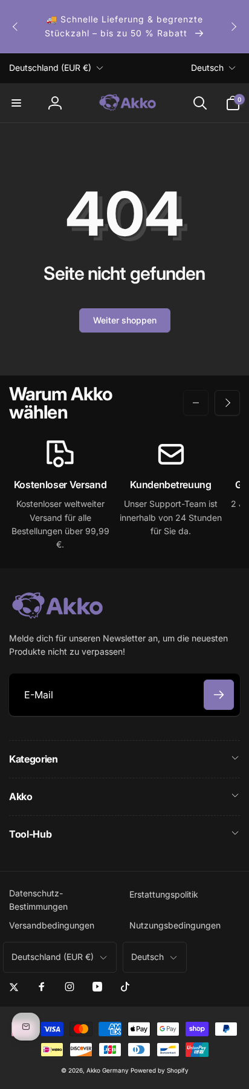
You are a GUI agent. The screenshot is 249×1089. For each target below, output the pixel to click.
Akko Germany (107, 1070)
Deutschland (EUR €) (50, 67)
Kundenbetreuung (170, 484)
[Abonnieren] (219, 695)
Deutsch (207, 67)
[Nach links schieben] (15, 26)
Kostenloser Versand (60, 484)
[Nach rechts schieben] (233, 26)
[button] (16, 103)
